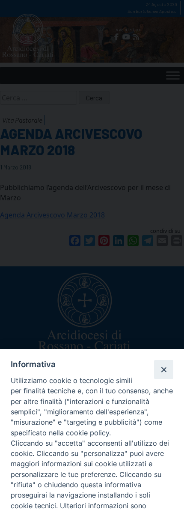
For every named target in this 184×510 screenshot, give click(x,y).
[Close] (163, 369)
